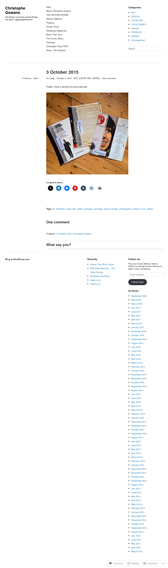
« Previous (26, 78)
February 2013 (138, 508)
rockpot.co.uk (138, 208)
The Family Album (55, 38)
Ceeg (52, 78)
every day (71, 208)
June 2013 (136, 492)
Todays (149, 208)
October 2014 (137, 429)
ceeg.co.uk (95, 280)
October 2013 (137, 476)
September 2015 (139, 386)
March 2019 (136, 303)
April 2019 (136, 299)
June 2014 (136, 445)
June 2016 (136, 350)
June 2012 (136, 539)
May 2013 (136, 496)
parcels (114, 208)
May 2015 (136, 402)
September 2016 (139, 339)
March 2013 (136, 504)
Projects (50, 22)
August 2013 (137, 484)
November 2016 (138, 331)
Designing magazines (56, 30)
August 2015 (137, 390)
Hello (48, 7)
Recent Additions (54, 19)
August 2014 (137, 437)
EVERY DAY (137, 20)
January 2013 (137, 512)
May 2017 (136, 315)
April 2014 (136, 453)
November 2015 (138, 378)
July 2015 (135, 394)
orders (80, 208)
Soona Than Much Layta (102, 264)
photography (125, 208)
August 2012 (137, 531)
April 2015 (136, 405)
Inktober (135, 28)
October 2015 (137, 382)
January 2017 (137, 327)
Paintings (50, 42)
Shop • (55, 50)
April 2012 (136, 547)
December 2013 (138, 468)
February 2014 (138, 461)
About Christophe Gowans (58, 11)
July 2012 (135, 535)
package (88, 208)
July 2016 (135, 347)
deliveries (60, 208)
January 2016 (137, 370)
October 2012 (137, 523)
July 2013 (135, 488)
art (53, 208)
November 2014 (138, 425)
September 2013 (139, 480)
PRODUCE (136, 32)
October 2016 (137, 335)
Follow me (134, 259)
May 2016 (136, 354)
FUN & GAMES (138, 24)
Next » (36, 78)
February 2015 (138, 413)
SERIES (135, 36)
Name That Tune (54, 34)
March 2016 (136, 362)
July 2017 (135, 307)
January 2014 (137, 464)
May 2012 (136, 543)
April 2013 (136, 500)
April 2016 (136, 358)
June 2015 (136, 398)
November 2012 (138, 519)
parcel (107, 208)
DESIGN (135, 16)
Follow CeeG (137, 282)
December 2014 (138, 421)
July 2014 (135, 441)
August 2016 (137, 343)
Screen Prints (52, 26)
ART (133, 12)
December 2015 (138, 374)
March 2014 (136, 457)
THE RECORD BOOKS (57, 15)
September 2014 (139, 433)
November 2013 (138, 472)
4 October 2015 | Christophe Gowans (73, 233)
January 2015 (137, 417)
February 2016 (138, 366)
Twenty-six (95, 283)
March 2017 (136, 323)
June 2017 (136, 311)
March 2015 (136, 409)
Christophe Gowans (15, 10)
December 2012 (138, 516)
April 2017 (136, 319)
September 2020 (139, 295)
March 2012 (136, 551)
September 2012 (139, 527)
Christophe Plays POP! (57, 46)
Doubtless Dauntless (100, 276)
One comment (109, 78)
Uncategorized (138, 40)
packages (98, 208)
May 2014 (136, 449)
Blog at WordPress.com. (17, 259)
